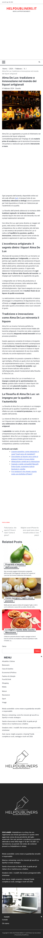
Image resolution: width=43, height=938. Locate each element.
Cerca (4, 646)
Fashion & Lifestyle (8, 676)
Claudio (18, 88)
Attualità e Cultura (8, 661)
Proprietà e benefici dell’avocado (14, 565)
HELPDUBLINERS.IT (21, 8)
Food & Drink (6, 522)
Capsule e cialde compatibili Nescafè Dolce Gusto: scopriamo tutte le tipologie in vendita (24, 466)
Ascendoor (37, 933)
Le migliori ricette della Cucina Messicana (20, 631)
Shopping (5, 683)
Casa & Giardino (7, 669)
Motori (4, 691)
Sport (4, 699)
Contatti (5, 920)
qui (16, 198)
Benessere (5, 665)
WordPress (25, 935)
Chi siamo (5, 923)
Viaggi (4, 702)
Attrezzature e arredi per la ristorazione (25, 462)
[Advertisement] (21, 37)
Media (4, 687)
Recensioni (6, 695)
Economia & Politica (9, 672)
